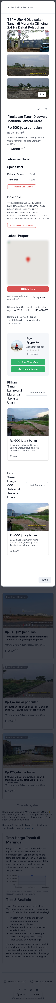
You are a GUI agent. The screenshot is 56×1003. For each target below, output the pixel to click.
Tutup (45, 580)
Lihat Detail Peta (28, 262)
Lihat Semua (35, 392)
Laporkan (41, 297)
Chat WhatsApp (29, 362)
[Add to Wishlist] (46, 109)
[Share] (39, 109)
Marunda (15, 323)
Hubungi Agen (29, 369)
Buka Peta (29, 289)
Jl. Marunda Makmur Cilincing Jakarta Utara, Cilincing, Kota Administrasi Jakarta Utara (24, 542)
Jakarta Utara (34, 320)
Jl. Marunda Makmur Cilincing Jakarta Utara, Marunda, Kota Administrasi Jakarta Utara (24, 448)
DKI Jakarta (17, 320)
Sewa (23, 317)
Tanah (33, 317)
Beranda (11, 317)
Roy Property (32, 340)
